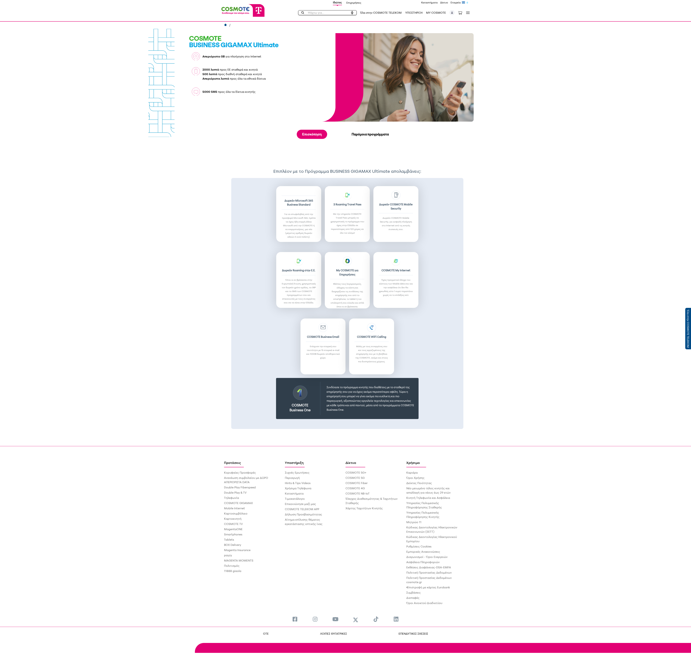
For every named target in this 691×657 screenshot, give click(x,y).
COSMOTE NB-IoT (358, 493)
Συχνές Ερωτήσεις (297, 472)
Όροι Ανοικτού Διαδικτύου (424, 603)
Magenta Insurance (237, 550)
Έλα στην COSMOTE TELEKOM (381, 12)
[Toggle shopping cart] (460, 12)
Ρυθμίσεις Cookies (419, 546)
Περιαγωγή (292, 478)
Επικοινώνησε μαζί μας (300, 504)
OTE (266, 633)
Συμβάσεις (413, 592)
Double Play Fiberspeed (240, 487)
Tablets (229, 539)
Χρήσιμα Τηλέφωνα (298, 488)
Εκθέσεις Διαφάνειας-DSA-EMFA (428, 567)
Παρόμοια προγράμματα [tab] (370, 134)
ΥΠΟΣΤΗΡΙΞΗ (414, 12)
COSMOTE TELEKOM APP (302, 509)
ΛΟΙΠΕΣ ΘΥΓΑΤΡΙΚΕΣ (333, 633)
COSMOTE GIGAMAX (238, 503)
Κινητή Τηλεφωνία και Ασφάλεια (428, 498)
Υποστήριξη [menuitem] (294, 463)
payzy (228, 555)
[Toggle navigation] (467, 13)
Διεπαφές (412, 598)
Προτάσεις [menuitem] (232, 463)
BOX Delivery (232, 545)
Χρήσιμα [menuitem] (413, 463)
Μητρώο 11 (413, 522)
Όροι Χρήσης (415, 478)
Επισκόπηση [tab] (312, 134)
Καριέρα (412, 472)
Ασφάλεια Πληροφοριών (423, 562)
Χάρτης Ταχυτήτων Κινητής (364, 508)
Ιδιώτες (337, 2)
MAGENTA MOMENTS (238, 560)
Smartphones (233, 534)
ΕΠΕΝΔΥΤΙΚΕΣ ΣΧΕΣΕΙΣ (413, 633)
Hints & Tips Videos (298, 483)
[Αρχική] (226, 25)
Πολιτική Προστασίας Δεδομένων (429, 572)
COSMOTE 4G (355, 488)
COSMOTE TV (233, 524)
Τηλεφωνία (231, 498)
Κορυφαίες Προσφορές (240, 472)
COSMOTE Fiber (357, 483)
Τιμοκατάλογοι (295, 498)
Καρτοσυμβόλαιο (235, 513)
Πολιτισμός (232, 565)
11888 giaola (232, 571)
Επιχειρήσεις (353, 2)
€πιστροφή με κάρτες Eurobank (428, 587)
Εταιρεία (456, 2)
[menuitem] (295, 619)
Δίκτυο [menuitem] (351, 463)
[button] (452, 12)
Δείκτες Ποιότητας (419, 483)
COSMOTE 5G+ (356, 472)
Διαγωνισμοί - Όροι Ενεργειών (427, 557)
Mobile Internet (234, 508)
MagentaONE (233, 529)
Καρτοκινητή (232, 518)
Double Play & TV (235, 492)
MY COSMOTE (436, 12)
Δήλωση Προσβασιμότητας (303, 514)
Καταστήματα (429, 2)
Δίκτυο (444, 2)
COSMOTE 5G (355, 478)
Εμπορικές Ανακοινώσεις (423, 551)
